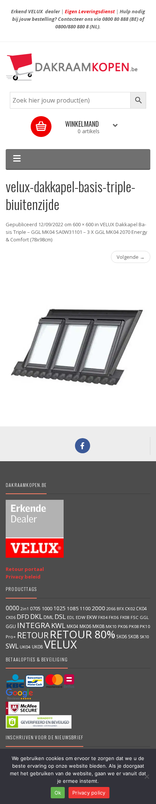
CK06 (11, 617)
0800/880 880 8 (72, 26)
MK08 (98, 626)
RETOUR (32, 635)
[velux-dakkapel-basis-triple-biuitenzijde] (78, 343)
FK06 (114, 617)
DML (48, 617)
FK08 (124, 617)
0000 (12, 608)
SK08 (133, 636)
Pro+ (11, 636)
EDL (71, 617)
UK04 (25, 647)
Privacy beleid (23, 576)
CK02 (130, 608)
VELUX (60, 644)
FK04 (103, 617)
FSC (135, 617)
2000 (98, 608)
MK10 (111, 626)
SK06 (121, 636)
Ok (58, 793)
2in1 (24, 608)
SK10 (144, 636)
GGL (144, 617)
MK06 (85, 626)
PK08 (134, 626)
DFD (23, 616)
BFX (120, 608)
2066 (110, 608)
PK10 (145, 626)
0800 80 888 (115, 19)
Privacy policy (89, 793)
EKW (92, 617)
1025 (59, 608)
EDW (81, 617)
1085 (73, 608)
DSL (60, 616)
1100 (85, 608)
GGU (11, 626)
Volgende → (131, 256)
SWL (12, 645)
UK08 (37, 647)
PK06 (123, 626)
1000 (47, 608)
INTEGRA (33, 625)
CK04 (141, 608)
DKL (36, 616)
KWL (58, 625)
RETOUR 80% (82, 634)
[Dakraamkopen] (78, 67)
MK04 (72, 626)
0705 (35, 608)
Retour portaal (25, 569)
